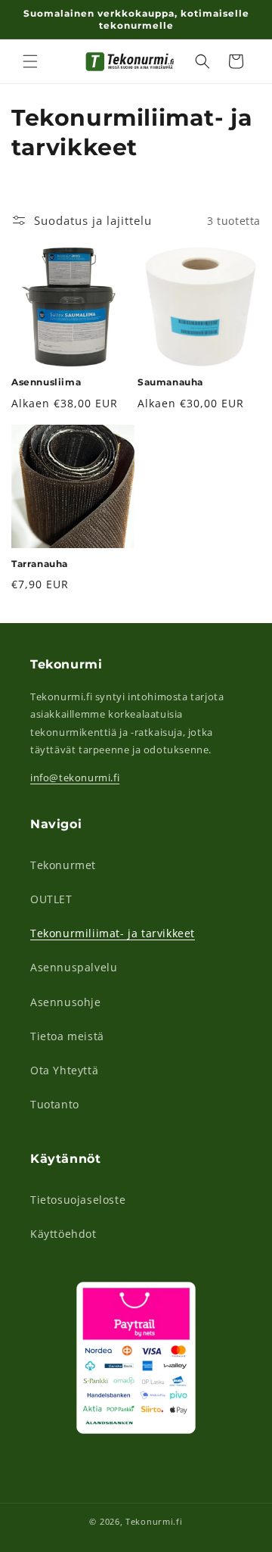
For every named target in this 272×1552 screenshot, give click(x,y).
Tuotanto (54, 1104)
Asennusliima (46, 382)
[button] (30, 61)
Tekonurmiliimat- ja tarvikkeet (112, 933)
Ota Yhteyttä (64, 1070)
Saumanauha (170, 382)
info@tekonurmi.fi (74, 777)
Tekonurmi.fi (153, 1521)
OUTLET (51, 899)
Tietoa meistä (67, 1036)
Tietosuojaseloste (77, 1199)
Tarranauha (39, 563)
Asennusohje (65, 1002)
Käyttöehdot (63, 1233)
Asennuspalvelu (73, 967)
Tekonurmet (63, 865)
